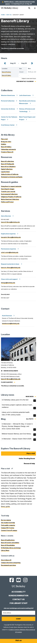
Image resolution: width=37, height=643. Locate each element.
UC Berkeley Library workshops (11, 548)
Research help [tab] (29, 463)
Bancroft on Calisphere (8, 166)
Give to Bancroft (6, 560)
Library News (5, 550)
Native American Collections (10, 199)
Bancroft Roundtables (8, 545)
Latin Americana (25, 95)
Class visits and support (9, 279)
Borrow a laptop (6, 520)
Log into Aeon (5, 171)
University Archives (8, 109)
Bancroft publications (8, 540)
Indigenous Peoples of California (11, 196)
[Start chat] (18, 640)
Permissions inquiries (8, 249)
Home (3, 14)
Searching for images (7, 189)
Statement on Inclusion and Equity (11, 177)
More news (30, 396)
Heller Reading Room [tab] (27, 458)
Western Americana (8, 95)
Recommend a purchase (8, 565)
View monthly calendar (25, 81)
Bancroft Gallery (6, 147)
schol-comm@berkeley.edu (9, 252)
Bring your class (6, 141)
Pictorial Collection (7, 101)
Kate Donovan (7, 315)
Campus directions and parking (10, 562)
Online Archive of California (9, 174)
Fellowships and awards (8, 149)
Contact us (18, 599)
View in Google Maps (10, 371)
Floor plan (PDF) (7, 382)
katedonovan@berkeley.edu (10, 323)
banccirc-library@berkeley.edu (10, 267)
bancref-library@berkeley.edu (10, 222)
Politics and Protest (7, 202)
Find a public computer (8, 525)
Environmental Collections (9, 194)
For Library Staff (18, 603)
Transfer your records (8, 191)
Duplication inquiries (8, 234)
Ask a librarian (6, 216)
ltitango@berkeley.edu (8, 282)
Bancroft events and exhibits (10, 542)
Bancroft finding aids (7, 164)
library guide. (5, 506)
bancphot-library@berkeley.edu (11, 237)
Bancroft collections (7, 161)
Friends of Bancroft (7, 152)
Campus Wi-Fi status (7, 528)
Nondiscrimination (18, 596)
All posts (31, 419)
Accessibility (18, 592)
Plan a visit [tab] (31, 453)
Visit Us (8, 14)
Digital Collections (7, 169)
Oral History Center (8, 125)
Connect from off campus (9, 530)
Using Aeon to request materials (11, 186)
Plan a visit (4, 139)
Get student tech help (8, 522)
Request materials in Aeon (10, 264)
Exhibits (3, 144)
